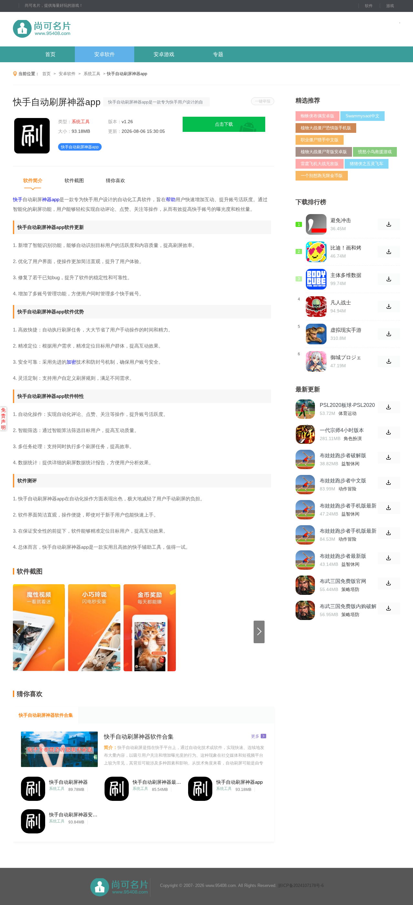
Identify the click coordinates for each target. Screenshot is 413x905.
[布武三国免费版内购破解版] (305, 610)
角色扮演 (353, 438)
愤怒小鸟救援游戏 (375, 151)
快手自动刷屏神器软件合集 (46, 715)
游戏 (390, 6)
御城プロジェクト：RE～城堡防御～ (347, 357)
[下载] (389, 407)
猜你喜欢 (115, 180)
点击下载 (224, 124)
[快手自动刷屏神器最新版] (117, 787)
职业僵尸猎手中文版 (319, 139)
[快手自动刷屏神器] (33, 787)
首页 (50, 54)
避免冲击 (340, 220)
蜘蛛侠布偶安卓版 (317, 115)
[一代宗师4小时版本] (305, 434)
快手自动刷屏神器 (68, 782)
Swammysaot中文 (362, 115)
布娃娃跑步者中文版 (343, 480)
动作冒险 (347, 488)
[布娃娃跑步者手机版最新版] (305, 509)
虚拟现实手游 (345, 330)
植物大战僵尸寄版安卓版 (324, 151)
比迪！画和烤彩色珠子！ (345, 248)
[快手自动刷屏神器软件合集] (59, 749)
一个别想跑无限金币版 (322, 175)
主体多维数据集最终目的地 (345, 275)
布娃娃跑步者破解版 (343, 455)
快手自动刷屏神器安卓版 (73, 814)
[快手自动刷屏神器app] (200, 787)
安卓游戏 (164, 54)
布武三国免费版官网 (343, 581)
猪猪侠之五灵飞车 (366, 163)
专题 (218, 54)
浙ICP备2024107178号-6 (301, 885)
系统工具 (92, 73)
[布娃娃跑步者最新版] (305, 560)
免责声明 (3, 418)
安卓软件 (104, 54)
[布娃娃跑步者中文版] (305, 484)
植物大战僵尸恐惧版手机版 (326, 127)
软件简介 (33, 180)
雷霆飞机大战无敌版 (319, 163)
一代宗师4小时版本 (342, 430)
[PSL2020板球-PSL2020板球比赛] (305, 409)
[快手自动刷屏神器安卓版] (33, 819)
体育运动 (347, 413)
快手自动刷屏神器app (239, 782)
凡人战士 (340, 302)
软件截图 (74, 180)
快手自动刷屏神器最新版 (157, 782)
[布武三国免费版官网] (305, 585)
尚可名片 (77, 29)
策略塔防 (350, 589)
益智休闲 (350, 463)
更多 (255, 736)
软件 (369, 6)
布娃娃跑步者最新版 (343, 556)
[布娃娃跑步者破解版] (305, 459)
